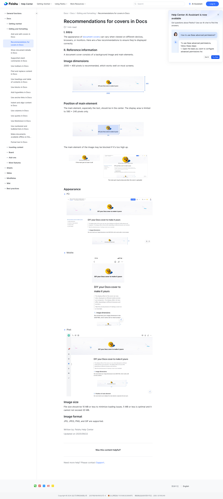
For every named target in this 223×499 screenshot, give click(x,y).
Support (100, 462)
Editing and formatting (86, 13)
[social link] (36, 486)
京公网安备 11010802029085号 (121, 496)
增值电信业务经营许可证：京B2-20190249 (150, 496)
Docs (66, 13)
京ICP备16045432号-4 (97, 496)
